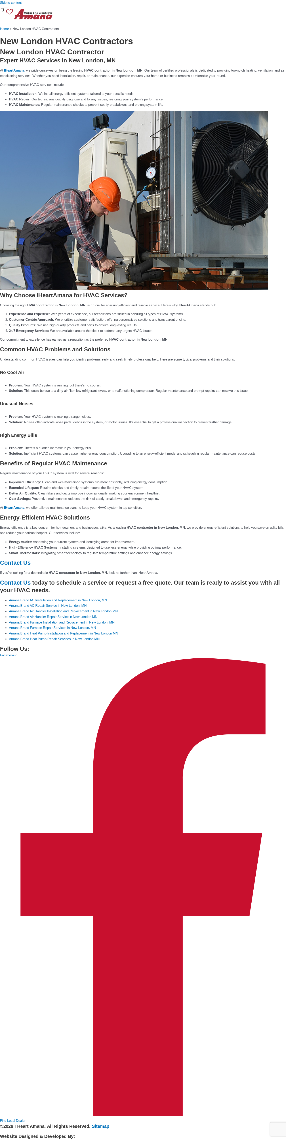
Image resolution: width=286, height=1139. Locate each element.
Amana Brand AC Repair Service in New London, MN (48, 605)
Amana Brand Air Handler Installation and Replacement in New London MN (63, 611)
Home (4, 29)
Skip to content (11, 2)
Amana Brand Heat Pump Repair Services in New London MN (54, 639)
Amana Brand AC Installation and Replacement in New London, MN (58, 600)
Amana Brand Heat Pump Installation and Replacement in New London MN (63, 633)
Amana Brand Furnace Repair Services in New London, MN (52, 628)
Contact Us (15, 562)
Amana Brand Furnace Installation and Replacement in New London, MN (62, 622)
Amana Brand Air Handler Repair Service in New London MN (53, 617)
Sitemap (100, 1126)
